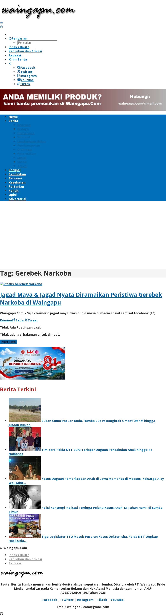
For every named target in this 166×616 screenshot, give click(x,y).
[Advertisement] (83, 234)
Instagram (28, 76)
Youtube (27, 80)
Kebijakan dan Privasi (25, 559)
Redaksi (15, 563)
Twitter (26, 72)
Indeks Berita (19, 555)
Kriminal (6, 320)
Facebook (27, 67)
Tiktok (25, 84)
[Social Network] (10, 63)
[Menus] (1, 23)
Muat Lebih (9, 341)
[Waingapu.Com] (38, 19)
